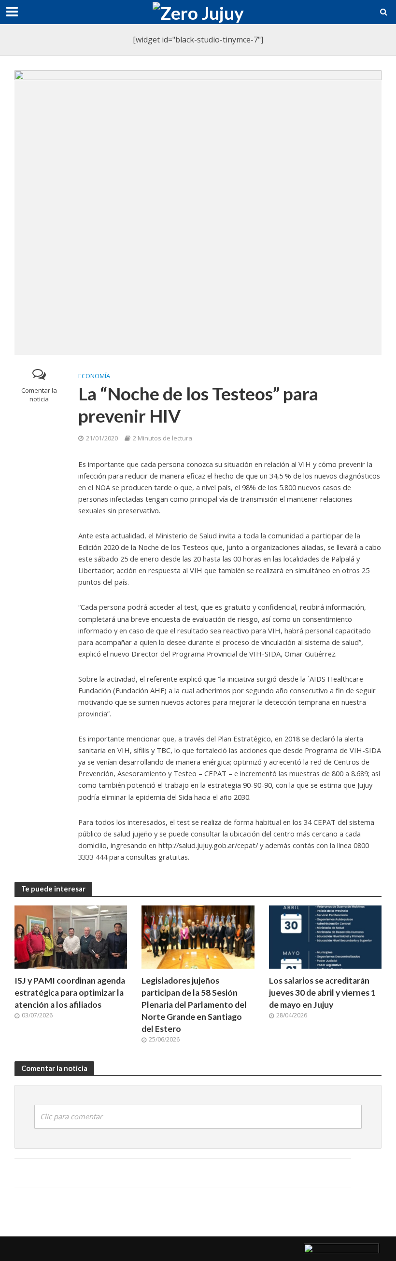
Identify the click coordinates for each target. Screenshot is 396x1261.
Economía (94, 375)
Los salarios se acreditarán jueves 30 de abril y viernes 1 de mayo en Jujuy (322, 992)
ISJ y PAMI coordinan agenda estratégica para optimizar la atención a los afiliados (69, 992)
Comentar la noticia (39, 395)
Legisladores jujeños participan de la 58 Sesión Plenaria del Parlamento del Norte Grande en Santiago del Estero (194, 1004)
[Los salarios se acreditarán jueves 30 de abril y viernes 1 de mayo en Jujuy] (325, 936)
